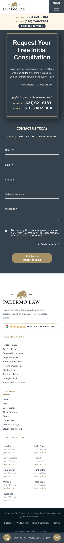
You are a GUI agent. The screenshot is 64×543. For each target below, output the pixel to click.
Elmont (37, 457)
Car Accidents (9, 349)
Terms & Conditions (40, 523)
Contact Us (8, 416)
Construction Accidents (13, 353)
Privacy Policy (23, 523)
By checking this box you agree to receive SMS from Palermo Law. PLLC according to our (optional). (35, 233)
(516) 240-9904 (32, 21)
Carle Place (39, 445)
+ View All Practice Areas (14, 382)
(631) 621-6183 (32, 17)
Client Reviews (10, 412)
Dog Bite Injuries (10, 357)
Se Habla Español (32, 26)
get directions (9, 452)
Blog (5, 403)
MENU (56, 2)
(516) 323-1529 (40, 461)
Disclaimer (8, 523)
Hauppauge (9, 469)
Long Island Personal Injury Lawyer (30, 531)
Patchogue (39, 481)
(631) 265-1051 (9, 461)
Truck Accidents (10, 374)
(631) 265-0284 (9, 497)
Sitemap (56, 523)
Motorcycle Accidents (13, 361)
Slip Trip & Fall (9, 370)
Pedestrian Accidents (12, 365)
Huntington (40, 469)
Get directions (40, 464)
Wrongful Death (10, 378)
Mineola (7, 481)
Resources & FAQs (11, 424)
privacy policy (23, 235)
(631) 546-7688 (40, 473)
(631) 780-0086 (40, 485)
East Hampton (10, 457)
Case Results (9, 407)
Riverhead (8, 493)
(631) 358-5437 (9, 449)
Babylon (7, 445)
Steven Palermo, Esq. (12, 428)
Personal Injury (10, 344)
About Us (7, 399)
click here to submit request (32, 257)
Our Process (8, 420)
